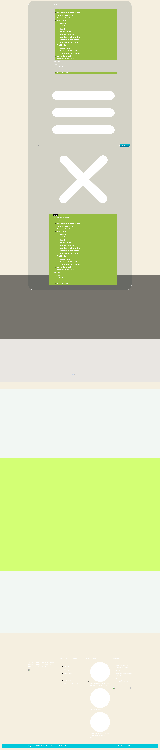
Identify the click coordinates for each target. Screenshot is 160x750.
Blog (55, 70)
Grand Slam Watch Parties (65, 15)
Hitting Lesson (61, 23)
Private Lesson (62, 20)
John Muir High (62, 45)
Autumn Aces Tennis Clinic (69, 51)
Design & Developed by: (122, 746)
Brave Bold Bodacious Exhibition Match (69, 12)
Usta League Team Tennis (65, 18)
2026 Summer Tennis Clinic (65, 59)
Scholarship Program (61, 67)
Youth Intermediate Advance (69, 40)
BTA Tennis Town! (63, 73)
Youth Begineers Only (67, 34)
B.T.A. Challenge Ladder (64, 56)
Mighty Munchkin (65, 32)
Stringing (57, 61)
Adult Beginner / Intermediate (69, 42)
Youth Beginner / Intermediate (70, 37)
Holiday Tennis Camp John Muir (70, 53)
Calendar (63, 29)
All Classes (60, 10)
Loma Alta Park (62, 26)
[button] (83, 145)
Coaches (57, 64)
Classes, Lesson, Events (61, 7)
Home (56, 4)
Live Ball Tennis (65, 48)
